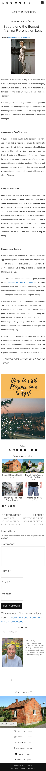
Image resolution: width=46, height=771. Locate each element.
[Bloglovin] (25, 3)
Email (5, 582)
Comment (8, 544)
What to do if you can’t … (34, 498)
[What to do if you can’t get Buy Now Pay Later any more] (33, 489)
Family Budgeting (26, 765)
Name (5, 570)
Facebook (23, 742)
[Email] (36, 449)
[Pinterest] (11, 3)
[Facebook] (20, 3)
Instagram (24, 737)
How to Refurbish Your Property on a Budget (34, 520)
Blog (32, 21)
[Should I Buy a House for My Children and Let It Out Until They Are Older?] (12, 466)
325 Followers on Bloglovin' (23, 680)
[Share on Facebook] (5, 506)
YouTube (24, 754)
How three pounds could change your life (11, 520)
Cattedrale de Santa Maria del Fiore (22, 283)
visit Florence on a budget (19, 38)
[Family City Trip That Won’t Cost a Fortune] (12, 489)
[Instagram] (7, 3)
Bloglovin (24, 760)
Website (6, 593)
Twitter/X (24, 731)
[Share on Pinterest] (11, 506)
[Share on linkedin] (14, 506)
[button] (43, 2)
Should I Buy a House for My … (12, 476)
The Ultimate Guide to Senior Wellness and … (34, 477)
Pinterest (24, 748)
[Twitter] (3, 3)
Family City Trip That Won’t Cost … (12, 498)
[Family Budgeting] (23, 8)
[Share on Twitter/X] (8, 506)
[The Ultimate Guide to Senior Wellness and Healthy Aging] (33, 466)
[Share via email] (2, 506)
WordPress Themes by (23, 768)
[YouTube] (16, 3)
